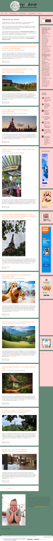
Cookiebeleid (24, 538)
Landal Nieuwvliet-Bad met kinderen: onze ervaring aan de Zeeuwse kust (17, 70)
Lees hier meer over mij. (40, 506)
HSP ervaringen (32, 13)
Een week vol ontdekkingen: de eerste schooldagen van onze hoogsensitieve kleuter (47, 140)
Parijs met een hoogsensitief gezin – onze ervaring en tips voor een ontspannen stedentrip (19, 215)
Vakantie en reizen (6, 61)
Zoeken (43, 18)
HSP (6, 13)
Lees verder (18, 58)
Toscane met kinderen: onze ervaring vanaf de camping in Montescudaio (18, 47)
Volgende (9, 488)
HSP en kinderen (13, 13)
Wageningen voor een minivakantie (14, 450)
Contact (39, 13)
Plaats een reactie (6, 62)
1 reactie (4, 268)
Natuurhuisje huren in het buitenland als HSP (18, 322)
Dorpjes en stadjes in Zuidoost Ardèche (16, 411)
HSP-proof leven (23, 13)
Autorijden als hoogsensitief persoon (47, 118)
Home (2, 13)
